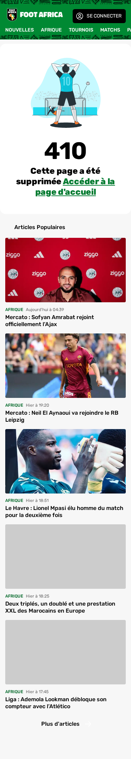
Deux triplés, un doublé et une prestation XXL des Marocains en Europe (60, 607)
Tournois (81, 30)
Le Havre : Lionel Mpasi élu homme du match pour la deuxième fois (64, 511)
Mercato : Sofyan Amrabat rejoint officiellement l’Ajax (49, 320)
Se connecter (104, 16)
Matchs (110, 30)
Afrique (51, 30)
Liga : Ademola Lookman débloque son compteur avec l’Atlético (56, 703)
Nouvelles (19, 30)
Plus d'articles (60, 723)
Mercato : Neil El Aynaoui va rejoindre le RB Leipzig (61, 416)
